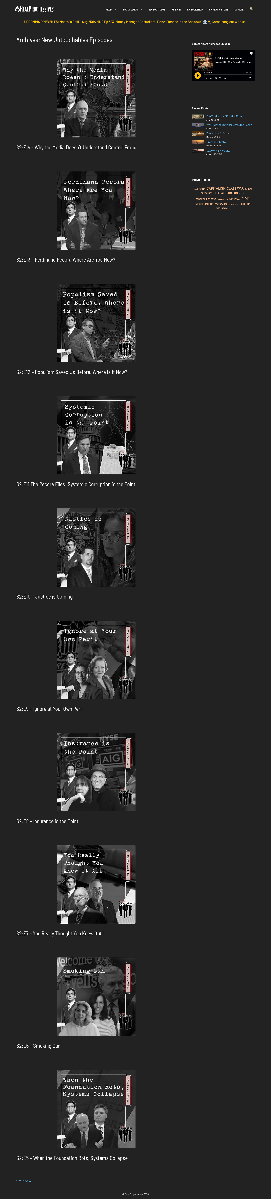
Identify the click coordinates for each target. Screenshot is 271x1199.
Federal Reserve (205, 199)
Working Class (223, 208)
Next (27, 1180)
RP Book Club (157, 9)
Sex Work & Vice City (218, 150)
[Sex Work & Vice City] (198, 151)
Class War (235, 188)
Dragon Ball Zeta (216, 141)
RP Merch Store (218, 9)
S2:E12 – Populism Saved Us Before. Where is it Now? (71, 371)
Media (109, 9)
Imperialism (223, 199)
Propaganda (221, 204)
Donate (239, 9)
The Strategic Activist (219, 133)
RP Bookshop (195, 9)
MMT (246, 198)
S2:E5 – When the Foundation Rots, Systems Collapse (72, 1157)
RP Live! (176, 9)
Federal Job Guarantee (229, 192)
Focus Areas (131, 9)
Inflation (234, 199)
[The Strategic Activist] (198, 134)
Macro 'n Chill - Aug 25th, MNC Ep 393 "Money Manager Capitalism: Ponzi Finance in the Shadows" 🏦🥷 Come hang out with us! (153, 22)
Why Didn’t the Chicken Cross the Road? (229, 124)
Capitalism (216, 188)
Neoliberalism (204, 203)
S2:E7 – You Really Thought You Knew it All (60, 933)
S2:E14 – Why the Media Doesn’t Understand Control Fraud (76, 147)
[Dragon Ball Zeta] (198, 142)
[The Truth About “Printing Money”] (198, 117)
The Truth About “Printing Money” (225, 116)
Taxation (244, 203)
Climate (248, 189)
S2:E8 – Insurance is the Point (47, 821)
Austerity (199, 188)
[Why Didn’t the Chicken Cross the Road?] (198, 125)
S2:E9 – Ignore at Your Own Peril (49, 708)
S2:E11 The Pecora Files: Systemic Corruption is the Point (75, 484)
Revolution (233, 204)
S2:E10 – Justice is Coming (44, 596)
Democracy (206, 193)
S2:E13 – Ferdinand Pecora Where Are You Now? (65, 259)
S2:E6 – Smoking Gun (38, 1045)
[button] (251, 9)
